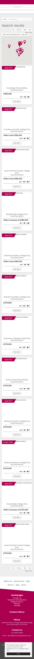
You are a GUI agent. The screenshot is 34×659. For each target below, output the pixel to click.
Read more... (17, 101)
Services (17, 604)
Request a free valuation (17, 600)
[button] (19, 54)
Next (25, 30)
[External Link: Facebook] (16, 2)
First (13, 30)
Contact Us (17, 598)
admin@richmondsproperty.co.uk (19, 636)
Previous (19, 30)
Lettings (17, 605)
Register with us (17, 602)
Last (30, 30)
